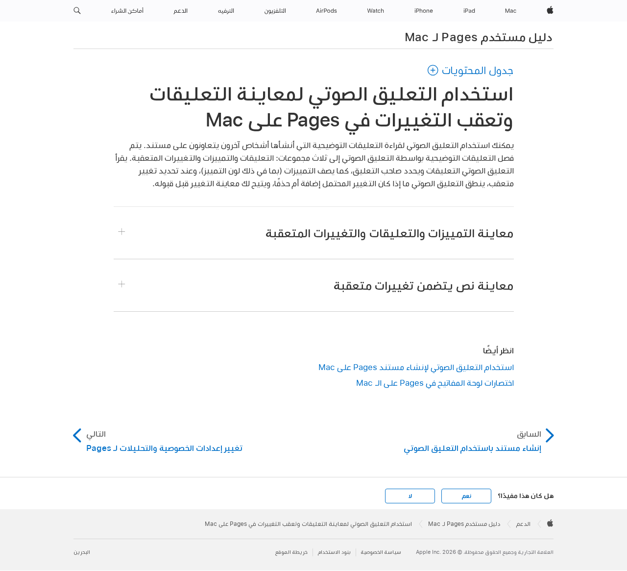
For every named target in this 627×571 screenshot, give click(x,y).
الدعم (523, 524)
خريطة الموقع (291, 552)
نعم (466, 496)
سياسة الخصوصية (381, 552)
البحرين (81, 552)
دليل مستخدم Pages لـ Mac (478, 37)
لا (410, 496)
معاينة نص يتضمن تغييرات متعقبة (423, 285)
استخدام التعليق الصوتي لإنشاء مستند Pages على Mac (416, 367)
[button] (77, 11)
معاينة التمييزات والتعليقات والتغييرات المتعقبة (389, 233)
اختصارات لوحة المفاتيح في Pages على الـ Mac (435, 382)
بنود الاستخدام (334, 552)
